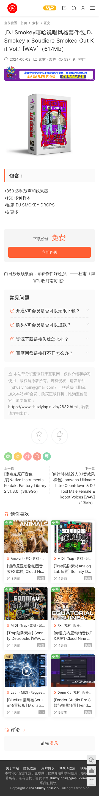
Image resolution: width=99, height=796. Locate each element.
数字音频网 (12, 8)
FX (28, 558)
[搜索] (73, 7)
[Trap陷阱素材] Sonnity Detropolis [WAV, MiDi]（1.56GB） (26, 635)
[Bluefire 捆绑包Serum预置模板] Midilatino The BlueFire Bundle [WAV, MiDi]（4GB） (26, 702)
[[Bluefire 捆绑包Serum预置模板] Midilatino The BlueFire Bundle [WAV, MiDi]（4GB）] (26, 670)
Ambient (17, 558)
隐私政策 (29, 768)
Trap (70, 558)
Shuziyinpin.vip (47, 788)
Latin (14, 692)
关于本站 (12, 768)
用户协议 (47, 768)
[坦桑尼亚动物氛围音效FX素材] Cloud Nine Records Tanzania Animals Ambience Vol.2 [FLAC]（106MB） (26, 569)
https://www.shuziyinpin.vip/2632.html (43, 406)
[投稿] (64, 7)
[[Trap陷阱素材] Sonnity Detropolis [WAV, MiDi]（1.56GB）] (26, 603)
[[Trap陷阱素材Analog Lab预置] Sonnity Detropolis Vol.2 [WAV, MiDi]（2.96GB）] (73, 536)
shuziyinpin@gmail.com (68, 778)
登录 (54, 743)
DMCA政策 (67, 768)
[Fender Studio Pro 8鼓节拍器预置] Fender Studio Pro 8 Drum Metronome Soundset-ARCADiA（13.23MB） (73, 702)
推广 (82, 59)
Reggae (36, 692)
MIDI (61, 558)
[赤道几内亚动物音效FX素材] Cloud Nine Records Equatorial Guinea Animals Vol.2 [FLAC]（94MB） (73, 635)
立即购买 (49, 252)
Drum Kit (64, 692)
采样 (52, 59)
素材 (42, 59)
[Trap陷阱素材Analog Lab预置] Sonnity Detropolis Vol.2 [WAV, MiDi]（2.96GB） (73, 569)
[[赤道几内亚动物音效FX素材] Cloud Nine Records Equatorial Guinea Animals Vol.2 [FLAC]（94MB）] (73, 603)
